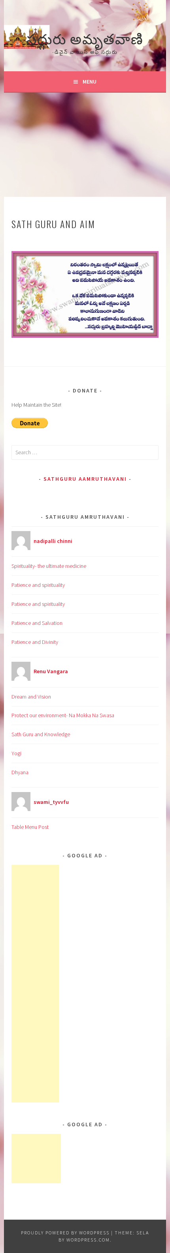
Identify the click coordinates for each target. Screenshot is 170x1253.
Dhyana (19, 772)
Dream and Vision (31, 696)
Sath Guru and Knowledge (40, 734)
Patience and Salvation (36, 622)
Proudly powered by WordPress (65, 1233)
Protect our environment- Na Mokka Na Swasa (62, 715)
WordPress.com (88, 1240)
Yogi (16, 753)
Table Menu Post (30, 826)
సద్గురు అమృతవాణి (85, 37)
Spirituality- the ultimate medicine (48, 565)
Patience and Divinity (34, 642)
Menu (89, 81)
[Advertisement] (85, 145)
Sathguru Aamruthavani (85, 478)
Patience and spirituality (38, 584)
